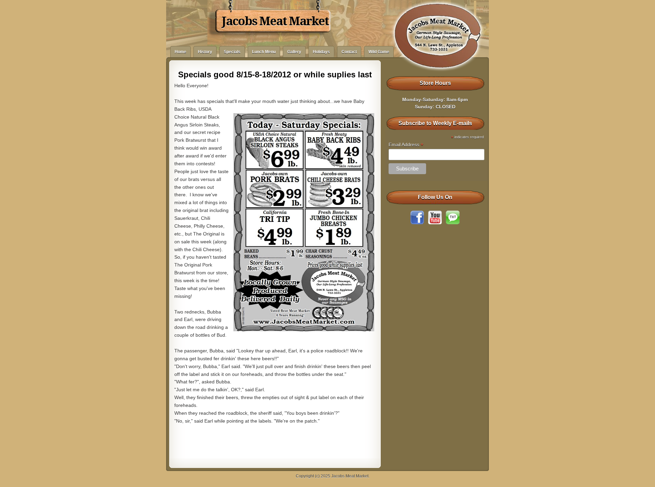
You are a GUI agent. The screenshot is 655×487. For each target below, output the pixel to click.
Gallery (294, 51)
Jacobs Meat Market (275, 21)
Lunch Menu (264, 51)
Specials (232, 51)
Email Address (406, 144)
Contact (349, 51)
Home (180, 51)
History (205, 51)
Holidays (321, 51)
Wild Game (378, 51)
